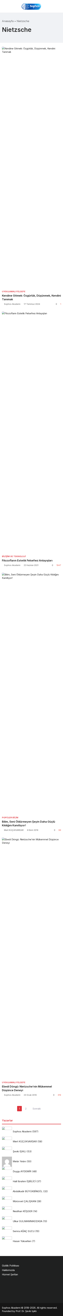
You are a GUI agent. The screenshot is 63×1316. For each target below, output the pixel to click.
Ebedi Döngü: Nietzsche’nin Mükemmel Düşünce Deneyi (27, 1088)
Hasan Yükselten (22, 1241)
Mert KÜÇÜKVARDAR (14, 830)
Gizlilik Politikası (10, 1265)
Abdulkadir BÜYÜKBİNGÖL (27, 1191)
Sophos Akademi (12, 304)
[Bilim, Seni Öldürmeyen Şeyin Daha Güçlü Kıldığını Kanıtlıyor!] (31, 693)
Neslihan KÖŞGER (22, 1211)
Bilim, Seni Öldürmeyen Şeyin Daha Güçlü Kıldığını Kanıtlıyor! (28, 823)
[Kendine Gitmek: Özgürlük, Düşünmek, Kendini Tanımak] (31, 167)
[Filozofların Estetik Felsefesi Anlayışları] (31, 432)
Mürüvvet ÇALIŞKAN (24, 1201)
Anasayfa (8, 21)
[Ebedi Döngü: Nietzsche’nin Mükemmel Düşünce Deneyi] (31, 958)
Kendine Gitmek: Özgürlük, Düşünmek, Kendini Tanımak (31, 297)
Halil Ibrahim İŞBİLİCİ (24, 1181)
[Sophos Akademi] (31, 6)
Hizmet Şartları (10, 1274)
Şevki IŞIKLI (19, 1151)
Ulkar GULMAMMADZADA (27, 1221)
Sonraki (37, 1108)
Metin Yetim (19, 1161)
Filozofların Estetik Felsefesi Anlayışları (27, 560)
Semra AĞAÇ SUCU (24, 1231)
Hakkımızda (8, 1270)
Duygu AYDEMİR (22, 1171)
